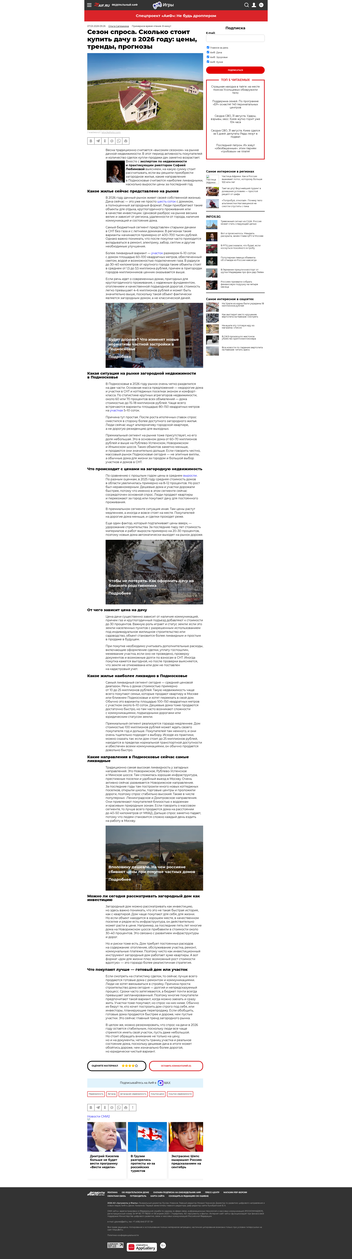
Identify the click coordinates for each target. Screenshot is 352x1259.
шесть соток (166, 201)
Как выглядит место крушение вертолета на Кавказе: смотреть (240, 315)
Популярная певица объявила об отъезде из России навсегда (238, 258)
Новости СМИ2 (98, 1116)
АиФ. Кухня (216, 62)
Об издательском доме (135, 1192)
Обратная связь (116, 1196)
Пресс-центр (212, 1192)
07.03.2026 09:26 (96, 26)
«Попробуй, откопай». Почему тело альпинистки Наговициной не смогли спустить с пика (242, 203)
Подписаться (235, 70)
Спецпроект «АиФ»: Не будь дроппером (176, 16)
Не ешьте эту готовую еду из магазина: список (238, 326)
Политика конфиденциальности (123, 1235)
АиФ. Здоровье (219, 57)
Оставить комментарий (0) (176, 1066)
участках (116, 410)
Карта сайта (157, 1196)
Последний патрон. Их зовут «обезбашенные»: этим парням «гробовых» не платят (235, 148)
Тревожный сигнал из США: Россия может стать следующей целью (241, 222)
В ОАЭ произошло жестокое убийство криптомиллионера (239, 337)
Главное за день (219, 47)
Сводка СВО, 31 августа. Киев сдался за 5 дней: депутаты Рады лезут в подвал (235, 133)
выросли (190, 475)
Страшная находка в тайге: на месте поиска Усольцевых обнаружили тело (235, 89)
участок (157, 253)
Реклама (112, 1192)
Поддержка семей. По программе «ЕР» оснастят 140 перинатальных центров (235, 104)
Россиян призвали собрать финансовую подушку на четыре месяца (239, 284)
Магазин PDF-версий (235, 1192)
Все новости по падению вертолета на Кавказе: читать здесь (242, 348)
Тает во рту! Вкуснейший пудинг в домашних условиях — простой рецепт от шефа (241, 191)
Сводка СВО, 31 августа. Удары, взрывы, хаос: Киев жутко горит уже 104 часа (235, 119)
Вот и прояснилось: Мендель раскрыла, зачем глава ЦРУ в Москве (242, 234)
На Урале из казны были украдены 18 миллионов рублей (243, 304)
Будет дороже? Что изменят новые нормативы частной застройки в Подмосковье (144, 344)
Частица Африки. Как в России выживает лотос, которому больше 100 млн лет (242, 179)
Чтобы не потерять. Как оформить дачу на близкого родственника (151, 583)
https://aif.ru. (117, 1230)
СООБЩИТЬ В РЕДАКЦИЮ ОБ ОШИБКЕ (189, 1196)
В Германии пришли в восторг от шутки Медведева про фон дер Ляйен (242, 271)
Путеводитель (138, 1196)
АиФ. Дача (216, 52)
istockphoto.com (111, 132)
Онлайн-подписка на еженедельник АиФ (177, 1192)
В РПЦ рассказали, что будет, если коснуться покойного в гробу (241, 246)
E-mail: (210, 33)
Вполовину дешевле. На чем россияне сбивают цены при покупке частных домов (152, 869)
